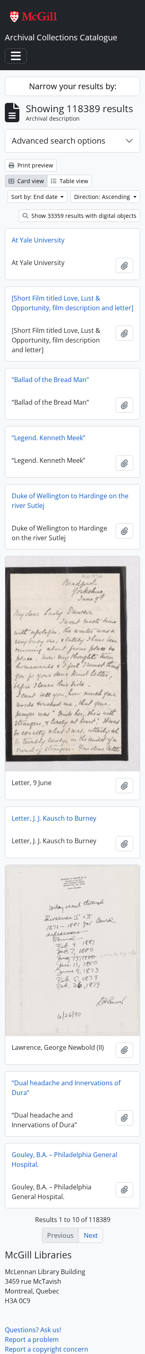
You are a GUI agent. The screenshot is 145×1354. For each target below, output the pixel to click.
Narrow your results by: (72, 86)
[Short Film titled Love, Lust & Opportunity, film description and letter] (72, 303)
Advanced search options (59, 140)
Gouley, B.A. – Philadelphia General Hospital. (64, 1159)
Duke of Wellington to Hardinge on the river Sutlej (70, 500)
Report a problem (32, 1339)
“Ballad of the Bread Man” (50, 379)
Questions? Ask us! (33, 1329)
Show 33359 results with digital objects (83, 215)
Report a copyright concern (46, 1349)
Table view (73, 181)
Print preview (34, 165)
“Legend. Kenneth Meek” (48, 437)
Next (91, 1235)
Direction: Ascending (103, 197)
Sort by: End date (35, 197)
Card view (30, 181)
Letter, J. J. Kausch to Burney (54, 818)
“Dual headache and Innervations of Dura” (66, 1087)
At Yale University (38, 240)
